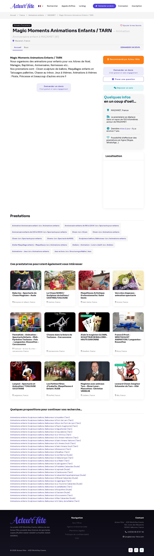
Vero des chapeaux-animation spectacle (125, 294)
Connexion (123, 6)
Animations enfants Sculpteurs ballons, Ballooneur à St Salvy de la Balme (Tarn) (44, 501)
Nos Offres (77, 523)
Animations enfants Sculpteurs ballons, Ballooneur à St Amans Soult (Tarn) (43, 443)
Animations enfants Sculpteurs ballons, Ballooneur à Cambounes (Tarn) (41, 472)
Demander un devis (106, 6)
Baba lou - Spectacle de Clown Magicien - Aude (24, 294)
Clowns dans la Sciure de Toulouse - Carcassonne (59, 336)
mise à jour (125, 128)
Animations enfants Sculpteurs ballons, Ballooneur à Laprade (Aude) (40, 469)
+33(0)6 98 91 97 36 (135, 532)
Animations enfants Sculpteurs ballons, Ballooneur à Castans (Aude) (40, 492)
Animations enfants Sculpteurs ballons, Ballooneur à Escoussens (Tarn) (41, 495)
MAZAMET (52, 15)
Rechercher (52, 6)
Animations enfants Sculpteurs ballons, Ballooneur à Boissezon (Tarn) (40, 449)
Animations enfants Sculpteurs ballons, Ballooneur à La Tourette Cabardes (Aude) (46, 484)
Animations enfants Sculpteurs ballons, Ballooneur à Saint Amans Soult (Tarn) (44, 446)
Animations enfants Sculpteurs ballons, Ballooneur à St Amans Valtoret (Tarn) (44, 437)
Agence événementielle (77, 526)
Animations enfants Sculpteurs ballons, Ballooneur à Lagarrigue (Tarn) (40, 481)
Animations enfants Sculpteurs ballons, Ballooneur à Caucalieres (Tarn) (41, 432)
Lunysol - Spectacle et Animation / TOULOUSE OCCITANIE (24, 386)
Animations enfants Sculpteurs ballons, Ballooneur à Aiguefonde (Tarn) (41, 429)
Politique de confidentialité (77, 534)
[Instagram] (130, 550)
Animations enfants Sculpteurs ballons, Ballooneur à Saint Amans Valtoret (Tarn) (45, 440)
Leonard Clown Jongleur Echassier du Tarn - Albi (127, 385)
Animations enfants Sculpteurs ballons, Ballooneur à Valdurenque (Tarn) (41, 458)
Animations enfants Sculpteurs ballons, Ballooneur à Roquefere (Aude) (41, 489)
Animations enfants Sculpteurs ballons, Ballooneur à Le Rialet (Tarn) (39, 460)
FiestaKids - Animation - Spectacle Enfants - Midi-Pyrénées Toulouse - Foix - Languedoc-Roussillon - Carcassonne (25, 340)
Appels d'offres (68, 6)
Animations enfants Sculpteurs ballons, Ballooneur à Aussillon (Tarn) (40, 417)
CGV (77, 538)
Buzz (26, 47)
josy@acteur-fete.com (134, 537)
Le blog (82, 6)
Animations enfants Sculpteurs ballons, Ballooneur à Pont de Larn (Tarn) (41, 420)
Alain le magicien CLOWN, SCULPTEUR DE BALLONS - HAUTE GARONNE (94, 337)
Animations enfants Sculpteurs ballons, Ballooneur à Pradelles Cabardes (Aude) (45, 466)
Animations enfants (36, 15)
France (22, 15)
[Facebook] (136, 550)
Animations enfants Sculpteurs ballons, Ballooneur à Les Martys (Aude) (41, 455)
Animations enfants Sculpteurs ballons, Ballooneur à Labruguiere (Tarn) (41, 463)
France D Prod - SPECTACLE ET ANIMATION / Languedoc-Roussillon (128, 338)
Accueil (13, 15)
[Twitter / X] (142, 550)
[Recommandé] (94, 322)
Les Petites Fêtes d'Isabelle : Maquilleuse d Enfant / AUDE (60, 386)
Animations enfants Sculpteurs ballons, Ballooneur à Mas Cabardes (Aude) (42, 498)
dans (35, 226)
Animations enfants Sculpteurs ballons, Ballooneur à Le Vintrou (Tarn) (40, 434)
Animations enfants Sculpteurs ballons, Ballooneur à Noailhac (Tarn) (40, 452)
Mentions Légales (77, 530)
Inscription (137, 6)
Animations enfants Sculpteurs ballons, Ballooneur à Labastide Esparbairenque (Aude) (48, 475)
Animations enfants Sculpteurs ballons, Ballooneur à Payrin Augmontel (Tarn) (44, 426)
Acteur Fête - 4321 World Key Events (31, 550)
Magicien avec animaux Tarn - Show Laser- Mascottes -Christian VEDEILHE (92, 387)
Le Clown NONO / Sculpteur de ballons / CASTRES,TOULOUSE (58, 295)
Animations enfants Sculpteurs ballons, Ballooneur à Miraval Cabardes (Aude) (44, 478)
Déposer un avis (124, 88)
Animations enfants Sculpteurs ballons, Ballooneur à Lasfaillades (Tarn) (41, 486)
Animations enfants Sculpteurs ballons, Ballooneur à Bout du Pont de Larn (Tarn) (45, 423)
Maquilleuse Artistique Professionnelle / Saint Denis (93, 295)
